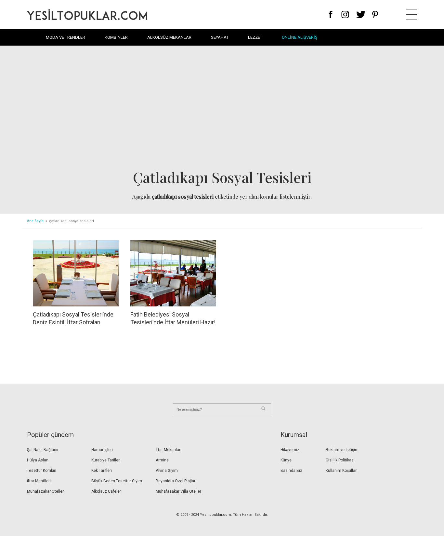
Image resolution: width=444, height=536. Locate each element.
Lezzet (255, 37)
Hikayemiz (290, 449)
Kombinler (116, 37)
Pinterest (375, 14)
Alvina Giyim (167, 470)
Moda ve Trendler (65, 37)
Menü (411, 14)
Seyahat (220, 37)
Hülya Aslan (37, 460)
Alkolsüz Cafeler (106, 491)
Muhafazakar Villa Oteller (178, 491)
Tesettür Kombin (41, 470)
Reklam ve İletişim (342, 449)
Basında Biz (291, 470)
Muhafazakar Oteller (45, 491)
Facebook (330, 14)
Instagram (345, 14)
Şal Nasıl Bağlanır (43, 449)
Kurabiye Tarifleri (106, 460)
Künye (286, 460)
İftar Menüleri (39, 481)
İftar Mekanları (168, 449)
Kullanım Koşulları (342, 470)
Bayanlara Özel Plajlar (175, 481)
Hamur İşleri (102, 449)
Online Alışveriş (300, 37)
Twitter (361, 14)
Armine (162, 460)
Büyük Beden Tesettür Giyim (116, 481)
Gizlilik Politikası (340, 460)
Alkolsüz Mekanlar (169, 37)
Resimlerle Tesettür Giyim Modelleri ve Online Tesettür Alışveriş (87, 14)
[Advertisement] (222, 109)
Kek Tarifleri (101, 470)
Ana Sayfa (35, 221)
